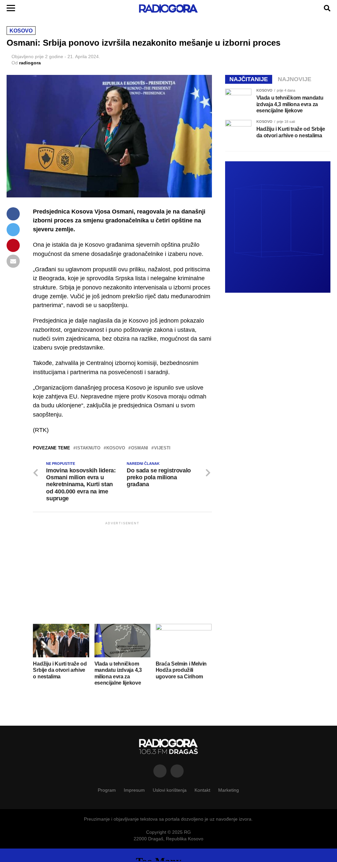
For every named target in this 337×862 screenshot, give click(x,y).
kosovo (115, 448)
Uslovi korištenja (170, 790)
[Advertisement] (122, 572)
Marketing (228, 790)
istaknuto (88, 448)
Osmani (139, 448)
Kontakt (202, 790)
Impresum (134, 790)
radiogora (30, 62)
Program (107, 790)
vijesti (162, 448)
